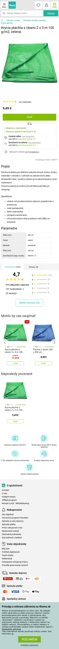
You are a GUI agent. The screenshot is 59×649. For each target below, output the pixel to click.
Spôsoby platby (9, 524)
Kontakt (5, 490)
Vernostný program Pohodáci (15, 518)
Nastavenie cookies (10, 531)
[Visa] (15, 591)
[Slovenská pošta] (19, 579)
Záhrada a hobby (13, 20)
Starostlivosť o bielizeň (12, 538)
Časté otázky (7, 555)
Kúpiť (29, 117)
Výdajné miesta (8, 497)
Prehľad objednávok (11, 552)
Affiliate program (9, 500)
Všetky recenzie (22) (29, 302)
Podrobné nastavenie (29, 645)
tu (13, 633)
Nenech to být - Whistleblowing (15, 503)
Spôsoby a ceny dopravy (12, 521)
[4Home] (3, 20)
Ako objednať (8, 514)
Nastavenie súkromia (11, 629)
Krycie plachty (7, 23)
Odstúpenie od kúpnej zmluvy (15, 562)
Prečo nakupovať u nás (12, 528)
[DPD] (28, 579)
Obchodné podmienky (11, 534)
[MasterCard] (5, 591)
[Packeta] (7, 579)
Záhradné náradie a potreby (34, 20)
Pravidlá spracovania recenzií (15, 565)
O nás (4, 493)
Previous (4, 342)
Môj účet (5, 549)
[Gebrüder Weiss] (37, 579)
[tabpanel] (29, 63)
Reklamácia (7, 559)
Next (54, 342)
